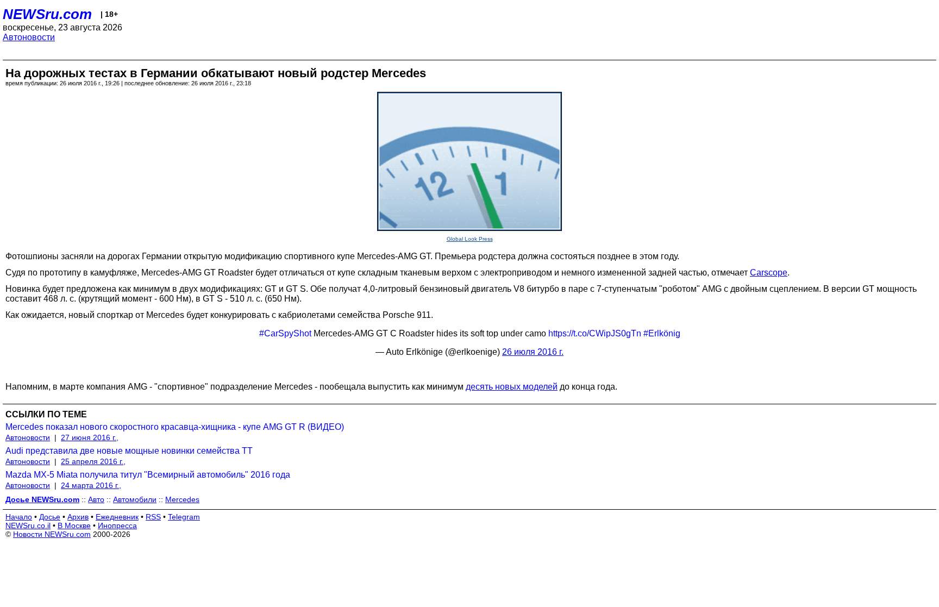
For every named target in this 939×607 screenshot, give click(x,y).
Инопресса (117, 525)
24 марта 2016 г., (91, 485)
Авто (96, 499)
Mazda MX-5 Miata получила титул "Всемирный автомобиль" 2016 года (147, 474)
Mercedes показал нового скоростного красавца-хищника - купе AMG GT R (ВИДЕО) (174, 426)
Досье (49, 516)
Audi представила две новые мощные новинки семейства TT (129, 450)
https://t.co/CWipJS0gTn (594, 333)
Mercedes (182, 499)
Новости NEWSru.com (52, 534)
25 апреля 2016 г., (93, 461)
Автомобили (134, 499)
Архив (78, 516)
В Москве (74, 525)
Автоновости (29, 37)
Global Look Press (470, 239)
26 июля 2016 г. (533, 351)
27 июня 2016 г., (89, 437)
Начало (18, 516)
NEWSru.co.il (28, 525)
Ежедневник (117, 516)
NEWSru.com (47, 14)
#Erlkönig (661, 333)
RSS (153, 516)
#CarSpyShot (285, 333)
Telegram (184, 516)
